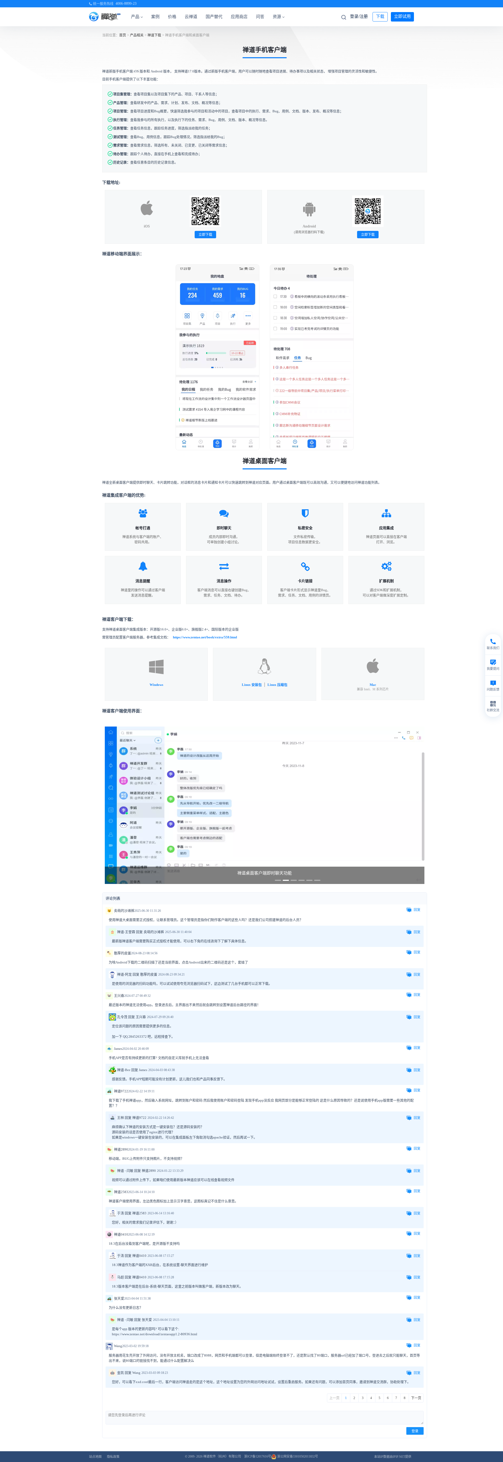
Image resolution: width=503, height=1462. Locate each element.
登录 (415, 1431)
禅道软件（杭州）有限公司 (222, 1456)
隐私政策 (113, 1457)
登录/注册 (359, 16)
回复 (417, 910)
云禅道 (191, 16)
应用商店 (239, 16)
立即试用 (402, 16)
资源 (277, 16)
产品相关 (137, 35)
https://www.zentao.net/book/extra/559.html (205, 637)
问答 (260, 16)
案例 (155, 16)
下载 (380, 16)
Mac (373, 685)
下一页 (416, 1398)
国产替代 (214, 16)
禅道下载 (154, 35)
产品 (135, 16)
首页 (122, 35)
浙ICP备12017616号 (257, 1456)
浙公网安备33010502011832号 (297, 1456)
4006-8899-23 (126, 4)
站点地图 (95, 1457)
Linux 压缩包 (277, 685)
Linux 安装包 (252, 685)
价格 (172, 16)
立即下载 (205, 234)
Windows (156, 685)
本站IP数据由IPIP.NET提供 (392, 1457)
